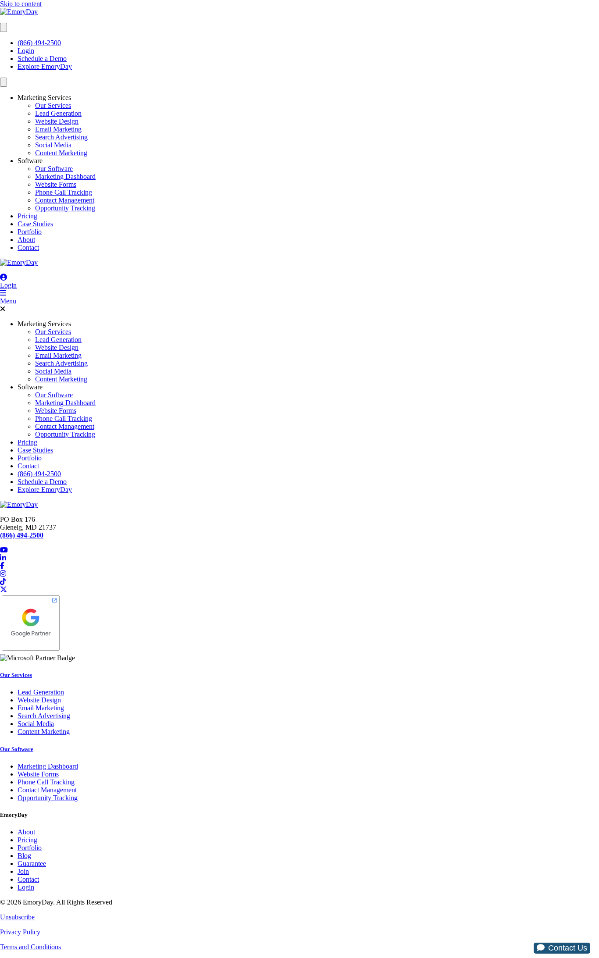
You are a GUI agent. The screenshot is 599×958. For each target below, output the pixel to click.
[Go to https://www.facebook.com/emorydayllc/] (299, 566)
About (26, 239)
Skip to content (21, 3)
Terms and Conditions (30, 947)
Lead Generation (58, 113)
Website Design (56, 121)
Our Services (53, 105)
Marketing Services (44, 97)
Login (26, 50)
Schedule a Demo (42, 58)
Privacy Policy (20, 932)
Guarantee (32, 863)
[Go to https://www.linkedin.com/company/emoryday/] (299, 558)
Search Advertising (61, 137)
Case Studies (35, 224)
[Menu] (3, 27)
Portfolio (30, 231)
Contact (28, 247)
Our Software (54, 168)
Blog (24, 855)
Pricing (27, 216)
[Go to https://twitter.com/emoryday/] (299, 590)
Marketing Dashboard (65, 176)
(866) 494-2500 (39, 42)
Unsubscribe (17, 917)
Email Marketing (58, 129)
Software (30, 160)
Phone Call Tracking (63, 192)
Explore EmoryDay (45, 66)
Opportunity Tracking (65, 208)
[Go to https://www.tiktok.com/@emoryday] (299, 582)
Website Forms (55, 184)
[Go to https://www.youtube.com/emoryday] (299, 550)
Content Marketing (61, 153)
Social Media (53, 145)
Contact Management (64, 200)
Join (23, 871)
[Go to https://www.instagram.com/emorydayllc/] (299, 574)
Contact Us (567, 948)
